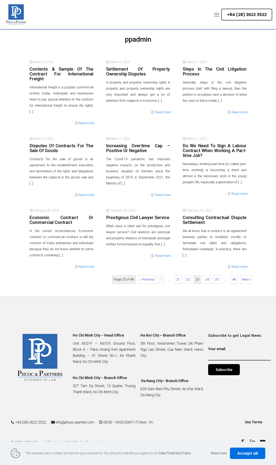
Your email (216, 349)
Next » (246, 279)
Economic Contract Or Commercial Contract (61, 220)
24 (207, 279)
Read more (86, 123)
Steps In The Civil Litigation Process (215, 71)
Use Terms (253, 422)
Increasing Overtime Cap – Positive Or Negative (138, 148)
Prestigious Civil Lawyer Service (137, 217)
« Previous (147, 279)
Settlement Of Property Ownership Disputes (138, 71)
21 (178, 279)
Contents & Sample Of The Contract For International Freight (61, 74)
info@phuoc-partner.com (75, 422)
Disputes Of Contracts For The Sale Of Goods (61, 148)
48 (234, 279)
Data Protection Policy (175, 453)
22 (188, 279)
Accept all (247, 453)
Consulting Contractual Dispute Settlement (215, 220)
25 (217, 279)
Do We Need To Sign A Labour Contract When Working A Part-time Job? (215, 150)
